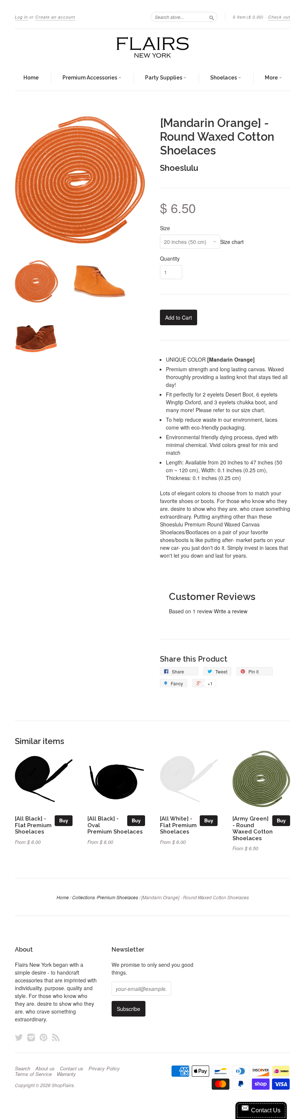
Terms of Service (33, 1074)
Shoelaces (224, 78)
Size (165, 228)
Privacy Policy (104, 1068)
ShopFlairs (63, 1085)
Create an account (55, 17)
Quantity (170, 258)
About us (45, 1068)
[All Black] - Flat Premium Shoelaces (33, 825)
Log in (21, 17)
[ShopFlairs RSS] (56, 1037)
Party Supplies (164, 78)
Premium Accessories (90, 78)
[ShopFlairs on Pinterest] (43, 1037)
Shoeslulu (179, 168)
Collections (83, 897)
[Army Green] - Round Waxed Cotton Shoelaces (252, 828)
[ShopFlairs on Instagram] (31, 1037)
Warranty (66, 1074)
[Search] (211, 16)
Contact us (71, 1068)
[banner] (152, 47)
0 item (248, 17)
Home (31, 78)
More (272, 78)
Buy (63, 820)
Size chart (232, 241)
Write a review (230, 611)
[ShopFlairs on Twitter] (19, 1037)
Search (22, 1068)
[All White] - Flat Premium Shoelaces (178, 825)
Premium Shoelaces (117, 897)
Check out (279, 17)
